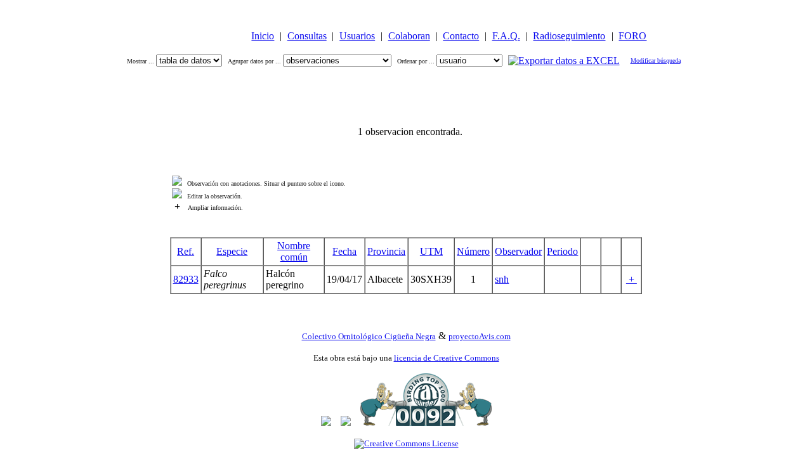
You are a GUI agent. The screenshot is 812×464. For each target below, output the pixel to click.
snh (502, 279)
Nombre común (293, 251)
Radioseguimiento (569, 35)
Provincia (386, 251)
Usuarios (357, 35)
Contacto (461, 35)
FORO (632, 35)
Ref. (185, 251)
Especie (231, 251)
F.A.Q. (506, 35)
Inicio (262, 35)
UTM (431, 251)
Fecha (344, 251)
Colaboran (409, 35)
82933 (186, 279)
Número (473, 251)
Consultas (307, 35)
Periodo (562, 251)
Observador (518, 251)
